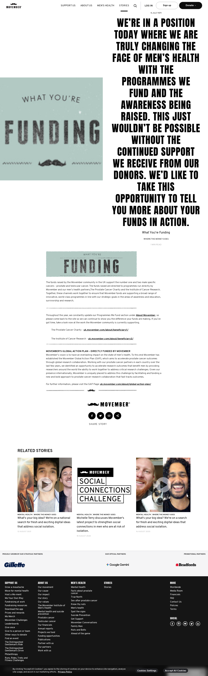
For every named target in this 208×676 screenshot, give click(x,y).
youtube (185, 623)
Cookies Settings (147, 671)
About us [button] (86, 5)
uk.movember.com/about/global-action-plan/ (125, 384)
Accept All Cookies (175, 671)
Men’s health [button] (105, 5)
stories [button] (124, 5)
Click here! (178, 623)
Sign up (167, 5)
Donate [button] (187, 6)
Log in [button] (149, 6)
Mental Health (25, 515)
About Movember (145, 315)
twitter (191, 623)
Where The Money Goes (156, 239)
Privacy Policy (65, 672)
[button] (136, 5)
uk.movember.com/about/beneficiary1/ (106, 330)
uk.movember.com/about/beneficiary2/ (110, 339)
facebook (172, 623)
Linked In (198, 623)
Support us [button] (68, 5)
